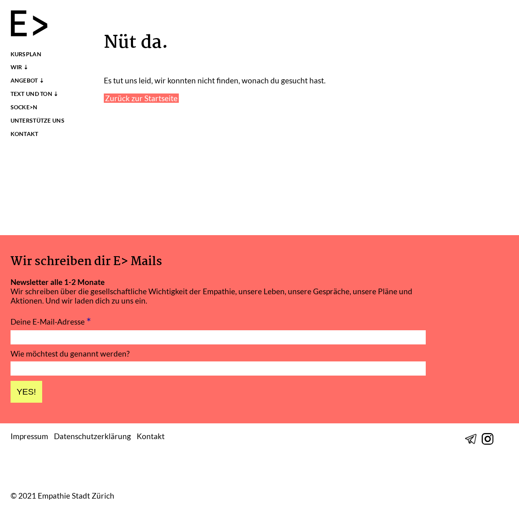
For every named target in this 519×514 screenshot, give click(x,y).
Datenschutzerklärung (92, 436)
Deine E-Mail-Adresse (51, 320)
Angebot (24, 80)
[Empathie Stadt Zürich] (33, 24)
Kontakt (25, 134)
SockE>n (24, 107)
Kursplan (26, 54)
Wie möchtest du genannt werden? (70, 353)
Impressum (29, 436)
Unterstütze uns (37, 120)
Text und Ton (31, 94)
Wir (16, 67)
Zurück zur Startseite (141, 98)
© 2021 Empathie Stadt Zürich (62, 496)
